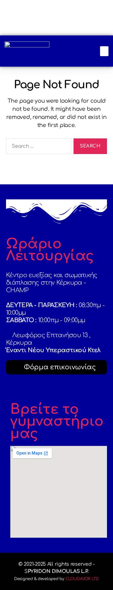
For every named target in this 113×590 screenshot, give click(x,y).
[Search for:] (37, 147)
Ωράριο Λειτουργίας (50, 250)
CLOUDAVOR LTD (82, 579)
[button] (104, 51)
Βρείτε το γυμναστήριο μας (56, 421)
